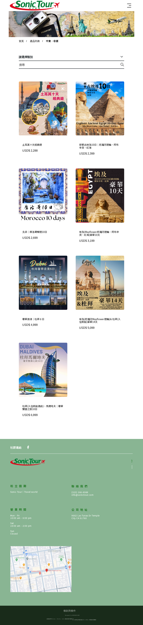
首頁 (21, 41)
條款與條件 (69, 611)
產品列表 (35, 41)
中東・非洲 (52, 41)
